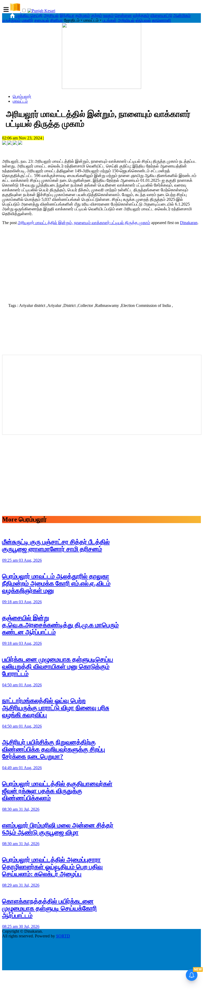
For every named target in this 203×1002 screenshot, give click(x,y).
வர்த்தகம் (141, 15)
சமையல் (41, 20)
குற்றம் (96, 15)
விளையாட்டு (161, 15)
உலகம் (108, 15)
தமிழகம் (82, 15)
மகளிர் (27, 20)
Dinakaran (188, 222)
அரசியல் (51, 15)
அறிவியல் (126, 20)
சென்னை (123, 15)
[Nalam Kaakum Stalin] (101, 87)
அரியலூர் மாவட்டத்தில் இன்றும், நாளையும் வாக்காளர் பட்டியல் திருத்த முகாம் (84, 222)
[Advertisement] (101, 262)
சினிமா (56, 20)
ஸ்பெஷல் (143, 20)
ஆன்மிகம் (182, 15)
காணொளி (161, 20)
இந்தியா (67, 15)
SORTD (63, 936)
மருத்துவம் (11, 20)
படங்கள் (110, 20)
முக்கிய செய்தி (29, 15)
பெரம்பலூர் (22, 96)
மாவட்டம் (20, 101)
